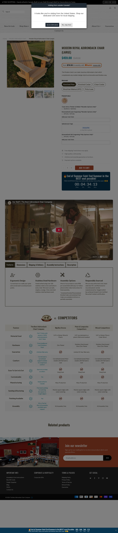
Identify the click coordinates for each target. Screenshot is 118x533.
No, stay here (66, 25)
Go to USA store (52, 25)
